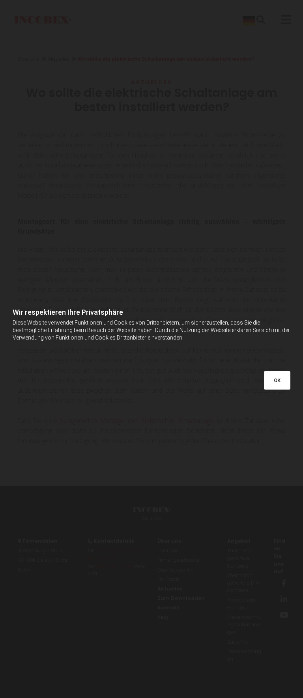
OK (277, 380)
